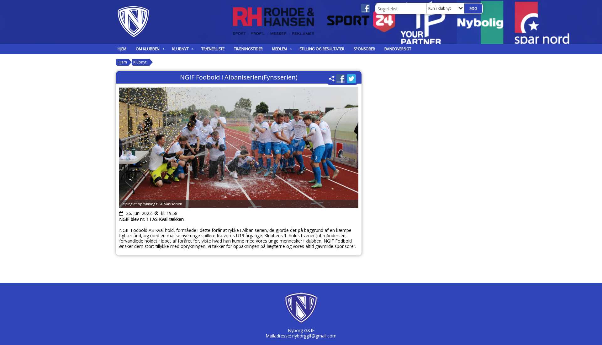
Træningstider (248, 49)
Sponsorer (364, 49)
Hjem (122, 49)
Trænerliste (212, 49)
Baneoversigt (397, 49)
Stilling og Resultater (321, 49)
